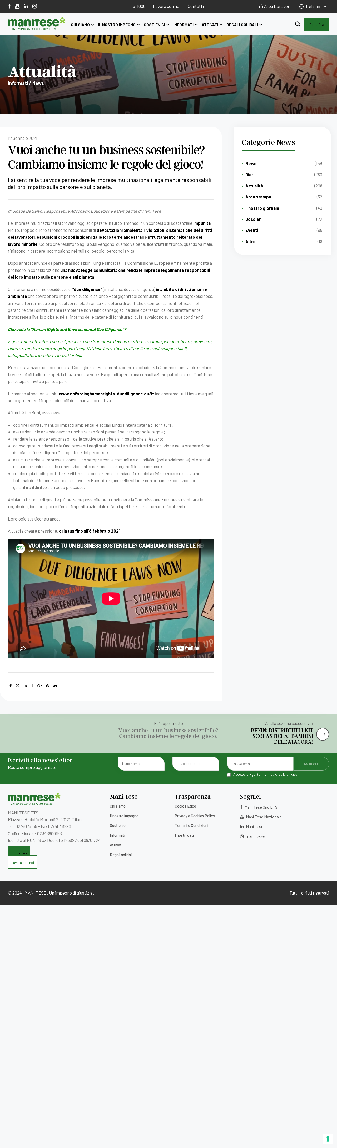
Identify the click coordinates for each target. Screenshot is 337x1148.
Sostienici (154, 24)
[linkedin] (26, 6)
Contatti (196, 6)
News (250, 163)
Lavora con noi (166, 6)
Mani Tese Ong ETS (260, 806)
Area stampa (258, 196)
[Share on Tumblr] (32, 685)
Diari (249, 174)
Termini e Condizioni (191, 825)
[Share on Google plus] (39, 685)
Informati (183, 24)
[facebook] (9, 6)
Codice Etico (185, 806)
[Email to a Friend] (55, 685)
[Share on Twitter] (17, 685)
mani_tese (255, 836)
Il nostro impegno (117, 24)
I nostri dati (184, 835)
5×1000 (139, 6)
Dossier (253, 219)
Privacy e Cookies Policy (195, 815)
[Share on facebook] (10, 685)
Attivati (210, 24)
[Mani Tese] (37, 28)
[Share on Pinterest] (47, 685)
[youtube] (17, 6)
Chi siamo (80, 24)
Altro (250, 241)
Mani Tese (254, 826)
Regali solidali (242, 24)
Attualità (254, 185)
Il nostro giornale (262, 208)
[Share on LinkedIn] (25, 685)
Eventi (251, 230)
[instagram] (34, 6)
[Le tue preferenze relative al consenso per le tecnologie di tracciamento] (328, 1139)
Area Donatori (277, 6)
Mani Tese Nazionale (263, 816)
